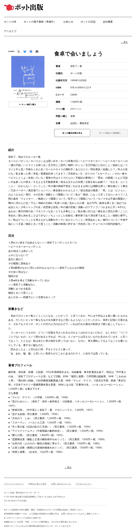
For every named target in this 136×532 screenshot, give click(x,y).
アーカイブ (10, 31)
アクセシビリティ (84, 483)
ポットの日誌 (88, 21)
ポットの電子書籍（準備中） (40, 21)
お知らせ (68, 21)
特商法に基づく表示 (37, 483)
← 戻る (124, 42)
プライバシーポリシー (14, 483)
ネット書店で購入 (29, 104)
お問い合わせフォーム (61, 483)
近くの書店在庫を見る (72, 134)
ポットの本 (10, 21)
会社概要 (108, 21)
